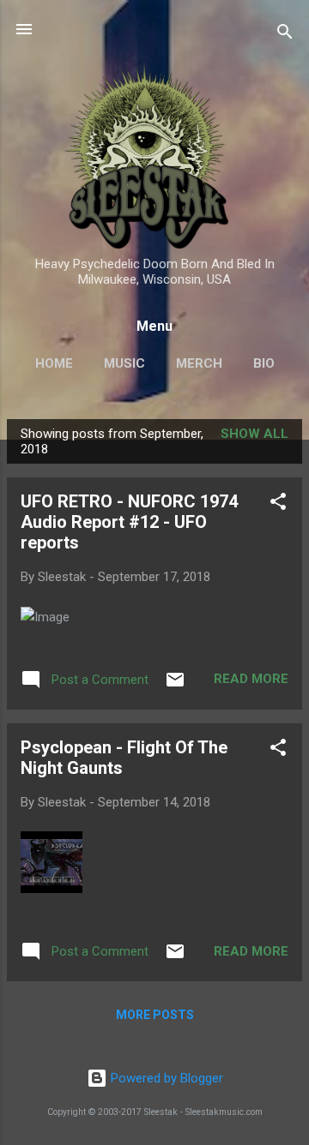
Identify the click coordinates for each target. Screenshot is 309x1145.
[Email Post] (175, 685)
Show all (254, 433)
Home (54, 363)
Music (124, 363)
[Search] (285, 35)
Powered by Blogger (165, 1078)
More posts (155, 1015)
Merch (199, 363)
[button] (278, 504)
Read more (251, 678)
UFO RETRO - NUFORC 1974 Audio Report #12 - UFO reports (129, 522)
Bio (264, 363)
